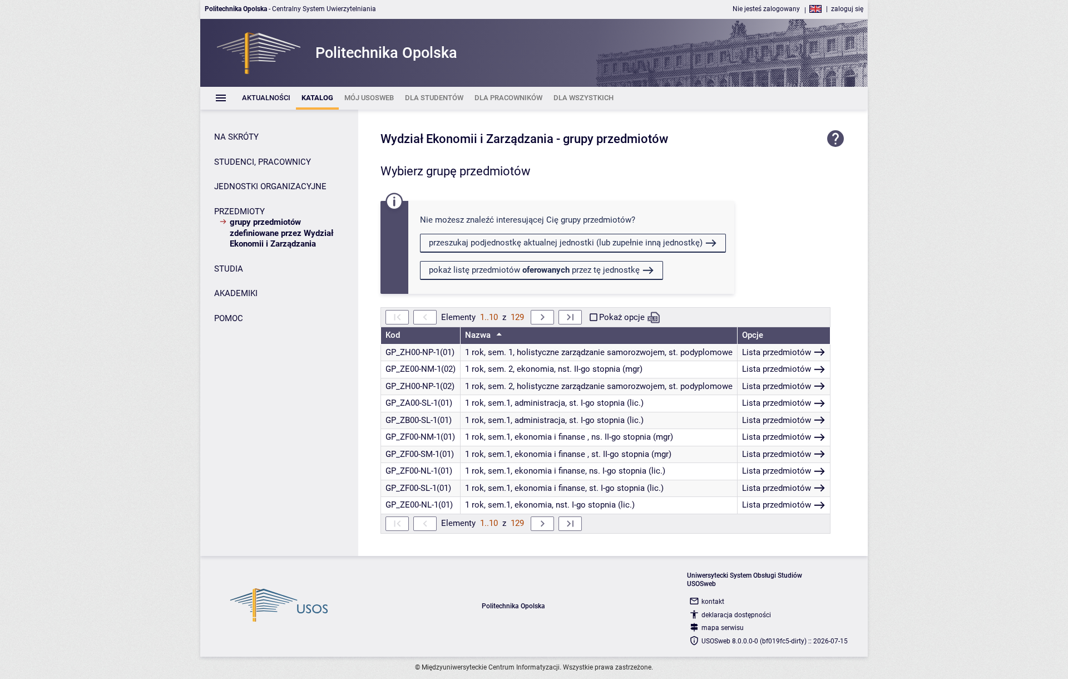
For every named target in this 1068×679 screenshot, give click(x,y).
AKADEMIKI (236, 293)
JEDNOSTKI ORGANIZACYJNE (270, 186)
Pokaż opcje (622, 317)
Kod (392, 335)
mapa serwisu (722, 628)
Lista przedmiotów (776, 352)
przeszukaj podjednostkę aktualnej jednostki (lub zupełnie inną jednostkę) (566, 243)
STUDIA (228, 269)
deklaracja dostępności (736, 615)
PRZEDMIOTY (239, 211)
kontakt (712, 602)
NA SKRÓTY (236, 137)
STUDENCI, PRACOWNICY (262, 162)
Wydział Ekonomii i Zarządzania (466, 139)
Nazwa (479, 335)
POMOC (228, 318)
